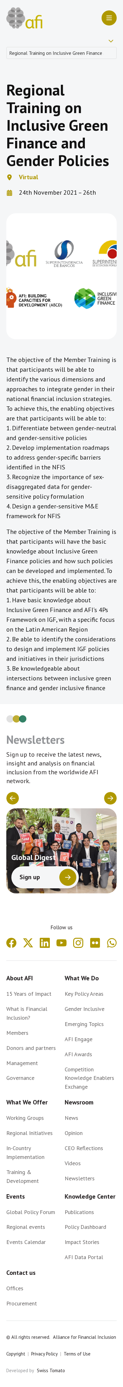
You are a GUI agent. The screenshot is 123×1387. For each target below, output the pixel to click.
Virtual (28, 177)
